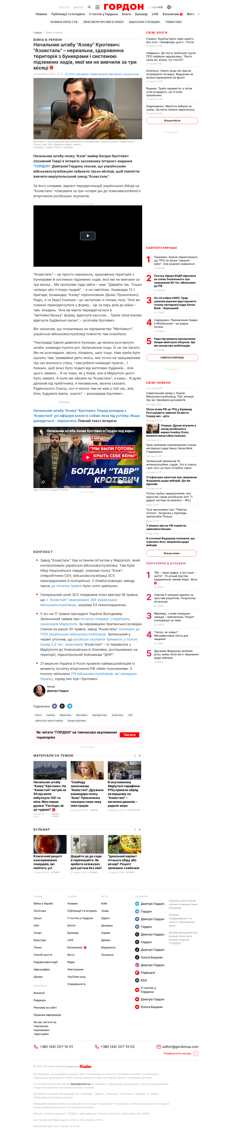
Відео (71, 962)
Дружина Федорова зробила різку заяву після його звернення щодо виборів (176, 654)
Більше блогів (172, 120)
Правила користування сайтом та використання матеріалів (183, 904)
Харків (105, 932)
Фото (191, 14)
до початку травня (66, 586)
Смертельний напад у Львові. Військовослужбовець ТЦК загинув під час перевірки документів (170, 396)
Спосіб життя (43, 954)
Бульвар (141, 14)
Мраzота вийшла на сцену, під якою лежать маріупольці (170, 107)
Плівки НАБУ (174, 21)
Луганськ (107, 954)
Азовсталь (117, 715)
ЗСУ (130, 715)
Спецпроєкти (76, 984)
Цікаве (38, 976)
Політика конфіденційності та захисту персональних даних (182, 920)
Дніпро (105, 940)
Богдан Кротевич (77, 720)
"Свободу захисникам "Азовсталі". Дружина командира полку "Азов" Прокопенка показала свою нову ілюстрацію (87, 793)
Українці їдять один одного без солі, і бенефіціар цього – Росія (170, 40)
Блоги (126, 14)
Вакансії (39, 993)
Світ (36, 925)
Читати (129, 735)
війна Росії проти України (49, 720)
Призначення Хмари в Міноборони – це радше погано (176, 323)
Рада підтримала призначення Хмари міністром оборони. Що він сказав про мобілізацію (174, 342)
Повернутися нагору (177, 1053)
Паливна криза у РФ (64, 21)
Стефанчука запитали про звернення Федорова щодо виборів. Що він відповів (171, 480)
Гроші (37, 918)
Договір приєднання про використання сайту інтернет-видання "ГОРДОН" (183, 938)
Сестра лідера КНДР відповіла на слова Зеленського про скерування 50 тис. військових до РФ (175, 281)
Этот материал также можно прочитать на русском (104, 74)
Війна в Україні (54, 32)
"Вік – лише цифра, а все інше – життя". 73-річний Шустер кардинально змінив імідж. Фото (176, 576)
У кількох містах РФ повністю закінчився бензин (166, 527)
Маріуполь (65, 715)
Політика (40, 910)
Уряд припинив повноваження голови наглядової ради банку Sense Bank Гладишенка (171, 448)
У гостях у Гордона (103, 14)
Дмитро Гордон (152, 903)
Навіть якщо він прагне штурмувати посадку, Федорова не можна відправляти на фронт (169, 74)
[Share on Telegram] (69, 706)
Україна (50, 715)
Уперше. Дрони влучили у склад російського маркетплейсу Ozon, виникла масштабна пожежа (171, 430)
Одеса (105, 918)
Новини (41, 14)
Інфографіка (42, 969)
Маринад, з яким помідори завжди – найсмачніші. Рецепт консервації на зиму (174, 617)
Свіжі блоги (157, 32)
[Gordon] (124, 7)
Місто (104, 896)
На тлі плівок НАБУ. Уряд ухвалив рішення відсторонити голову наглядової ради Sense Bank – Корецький (175, 303)
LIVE (155, 14)
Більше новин (172, 553)
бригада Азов (100, 715)
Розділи (72, 896)
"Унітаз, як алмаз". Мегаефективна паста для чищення (171, 635)
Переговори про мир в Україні (103, 21)
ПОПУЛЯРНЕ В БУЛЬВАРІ (166, 563)
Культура (40, 940)
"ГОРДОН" (42, 166)
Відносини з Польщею (144, 21)
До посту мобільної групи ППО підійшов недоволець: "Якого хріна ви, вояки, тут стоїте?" (170, 56)
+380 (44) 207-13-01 (56, 1047)
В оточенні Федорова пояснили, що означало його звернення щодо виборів (170, 542)
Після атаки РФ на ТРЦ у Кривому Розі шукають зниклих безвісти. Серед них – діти (169, 413)
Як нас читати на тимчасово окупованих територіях (45, 1028)
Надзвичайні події (46, 962)
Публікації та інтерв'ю (68, 14)
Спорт (38, 932)
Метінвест (81, 715)
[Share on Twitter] (62, 706)
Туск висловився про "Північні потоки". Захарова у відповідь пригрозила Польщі (166, 513)
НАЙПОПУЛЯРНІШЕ (161, 247)
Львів (105, 910)
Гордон (37, 32)
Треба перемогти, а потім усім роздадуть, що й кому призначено (169, 92)
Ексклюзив (171, 14)
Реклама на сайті (45, 1007)
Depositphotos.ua (80, 1083)
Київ (104, 903)
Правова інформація (47, 1015)
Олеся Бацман (152, 957)
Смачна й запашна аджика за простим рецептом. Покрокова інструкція (175, 598)
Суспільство (133, 810)
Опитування (75, 969)
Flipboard (148, 972)
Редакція (40, 1000)
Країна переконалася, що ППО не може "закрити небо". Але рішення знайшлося (176, 260)
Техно (38, 947)
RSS (144, 980)
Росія (38, 715)
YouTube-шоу (76, 976)
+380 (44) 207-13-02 (118, 1047)
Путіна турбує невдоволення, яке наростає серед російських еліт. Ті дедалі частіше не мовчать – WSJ (169, 497)
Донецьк (107, 925)
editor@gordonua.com (180, 1047)
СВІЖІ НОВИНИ (158, 382)
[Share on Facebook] (54, 706)
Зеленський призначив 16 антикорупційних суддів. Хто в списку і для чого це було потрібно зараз (171, 464)
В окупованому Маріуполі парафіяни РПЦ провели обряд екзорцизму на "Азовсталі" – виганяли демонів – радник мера (124, 793)
